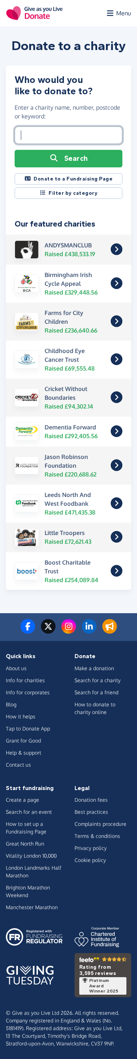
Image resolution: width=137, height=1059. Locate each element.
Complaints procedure (100, 824)
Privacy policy (91, 848)
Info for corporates (28, 692)
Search (76, 158)
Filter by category (73, 193)
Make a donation (94, 668)
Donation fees (91, 800)
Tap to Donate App (28, 728)
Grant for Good (23, 740)
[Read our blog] (109, 630)
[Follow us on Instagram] (68, 630)
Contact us (18, 765)
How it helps (20, 716)
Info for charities (25, 680)
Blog (11, 704)
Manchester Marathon (32, 907)
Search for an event (29, 812)
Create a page (22, 800)
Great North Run (25, 843)
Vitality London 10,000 (31, 856)
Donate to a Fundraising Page (73, 179)
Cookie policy (90, 860)
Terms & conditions (97, 836)
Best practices (91, 812)
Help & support (23, 752)
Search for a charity (98, 680)
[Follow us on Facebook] (27, 630)
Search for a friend (96, 692)
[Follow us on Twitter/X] (48, 630)
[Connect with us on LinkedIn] (89, 630)
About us (16, 668)
